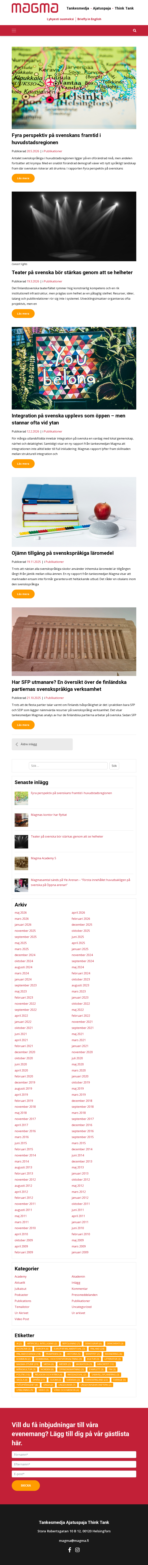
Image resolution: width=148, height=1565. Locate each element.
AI (19, 1343)
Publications (23, 1301)
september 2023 (26, 985)
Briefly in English (89, 19)
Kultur (93, 1359)
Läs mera (23, 178)
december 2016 (82, 1125)
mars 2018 (79, 1113)
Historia (73, 1353)
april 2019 (21, 1095)
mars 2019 (79, 1095)
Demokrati (115, 1343)
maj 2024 (78, 967)
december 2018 (82, 1101)
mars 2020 (79, 1070)
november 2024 (82, 955)
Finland (97, 1348)
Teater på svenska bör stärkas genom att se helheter (72, 272)
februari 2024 (81, 973)
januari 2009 (80, 1252)
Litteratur (113, 1359)
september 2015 (83, 1137)
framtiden (54, 1353)
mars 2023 (79, 991)
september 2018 (83, 1107)
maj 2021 (78, 1034)
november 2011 (25, 1204)
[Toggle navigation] (14, 30)
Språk (39, 1379)
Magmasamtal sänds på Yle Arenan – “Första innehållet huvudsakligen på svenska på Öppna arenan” (80, 882)
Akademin (78, 1276)
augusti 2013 (23, 1167)
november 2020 (82, 1052)
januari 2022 (23, 1022)
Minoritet (105, 1364)
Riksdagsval (77, 1374)
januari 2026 (23, 925)
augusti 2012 (23, 1186)
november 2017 (25, 1119)
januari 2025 (80, 949)
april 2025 (78, 943)
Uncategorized (82, 1307)
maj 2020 (78, 1064)
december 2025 (82, 925)
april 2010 (21, 1234)
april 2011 (78, 1216)
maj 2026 (21, 913)
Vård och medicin (66, 1390)
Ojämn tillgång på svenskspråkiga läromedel (63, 553)
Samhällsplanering (105, 1374)
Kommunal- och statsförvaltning (59, 1359)
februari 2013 (24, 1173)
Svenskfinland (96, 1379)
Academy (21, 1276)
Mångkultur (26, 1369)
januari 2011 (80, 1222)
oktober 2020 (24, 1058)
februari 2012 (24, 1198)
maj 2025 (21, 943)
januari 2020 (80, 1076)
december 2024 (25, 955)
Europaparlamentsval (69, 1348)
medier (65, 1364)
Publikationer (53, 151)
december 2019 (25, 1082)
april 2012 (21, 1192)
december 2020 (25, 1052)
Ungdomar (66, 1384)
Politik (23, 1374)
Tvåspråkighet (27, 1384)
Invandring (113, 1353)
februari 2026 (81, 919)
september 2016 (83, 1131)
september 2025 (26, 937)
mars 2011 (22, 1222)
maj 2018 (21, 1113)
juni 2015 (21, 1143)
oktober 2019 (81, 1082)
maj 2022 (78, 1010)
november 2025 (25, 931)
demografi (93, 1343)
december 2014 (82, 1149)
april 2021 (21, 1040)
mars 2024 (22, 973)
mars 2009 (79, 1246)
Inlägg (76, 1283)
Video (43, 1390)
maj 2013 (78, 1167)
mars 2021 (79, 1040)
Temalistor (22, 1307)
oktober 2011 (81, 1204)
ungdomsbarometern (96, 1384)
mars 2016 (22, 1137)
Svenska (73, 1379)
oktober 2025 (81, 931)
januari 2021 (80, 1046)
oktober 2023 (81, 979)
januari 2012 (80, 1198)
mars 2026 (22, 919)
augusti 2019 (23, 1088)
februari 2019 (24, 1101)
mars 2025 (22, 949)
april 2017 (21, 1125)
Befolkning (71, 1343)
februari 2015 (24, 1149)
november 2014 (25, 1155)
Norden (47, 1369)
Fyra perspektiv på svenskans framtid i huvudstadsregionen (71, 793)
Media (49, 1364)
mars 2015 (79, 1143)
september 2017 (83, 1119)
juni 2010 (78, 1228)
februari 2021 (24, 1046)
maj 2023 (21, 991)
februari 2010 (81, 1234)
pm (112, 1369)
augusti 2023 (80, 985)
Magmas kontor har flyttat (49, 815)
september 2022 (26, 1010)
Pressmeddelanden (84, 1295)
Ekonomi (23, 1348)
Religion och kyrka (48, 1374)
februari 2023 (24, 997)
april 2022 (21, 1016)
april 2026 (78, 913)
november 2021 (82, 1022)
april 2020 (21, 1070)
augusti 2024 (23, 967)
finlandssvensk (28, 1353)
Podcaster (21, 1295)
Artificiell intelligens (42, 1343)
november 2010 (25, 1228)
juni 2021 (21, 1034)
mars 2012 (79, 1192)
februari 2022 (81, 1016)
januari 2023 (80, 997)
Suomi (55, 1379)
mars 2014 (22, 1161)
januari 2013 (80, 1173)
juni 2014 (78, 1155)
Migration (84, 1364)
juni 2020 (21, 1064)
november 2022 (25, 1004)
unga (48, 1384)
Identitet (93, 1353)
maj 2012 (78, 1186)
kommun (23, 1359)
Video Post (22, 1319)
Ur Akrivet (21, 1313)
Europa (42, 1348)
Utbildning (24, 1390)
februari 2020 (24, 1076)
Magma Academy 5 (43, 858)
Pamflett (96, 1369)
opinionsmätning (71, 1369)
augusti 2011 (23, 1210)
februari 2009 (24, 1252)
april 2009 (21, 1246)
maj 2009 (78, 1240)
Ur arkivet (78, 1313)
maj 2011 (21, 1216)
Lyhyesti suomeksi (60, 19)
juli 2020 (77, 1058)
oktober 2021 (24, 1028)
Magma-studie (27, 1364)
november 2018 (25, 1107)
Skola (21, 1379)
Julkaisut (20, 1289)
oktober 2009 (24, 1240)
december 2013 (82, 1161)
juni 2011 (78, 1210)
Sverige (119, 1379)
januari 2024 (23, 979)
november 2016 (25, 1131)
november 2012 (25, 1180)
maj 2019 (78, 1088)
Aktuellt (20, 1283)
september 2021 (83, 1028)
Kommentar (80, 1289)
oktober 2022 (81, 1004)
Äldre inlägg (29, 744)
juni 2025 (78, 937)
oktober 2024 (24, 961)
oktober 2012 (81, 1180)
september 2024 (83, 961)
